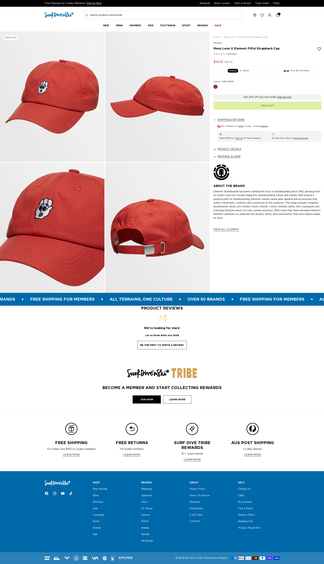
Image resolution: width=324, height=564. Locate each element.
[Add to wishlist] (319, 49)
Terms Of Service (200, 495)
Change (264, 126)
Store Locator (222, 3)
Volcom (145, 515)
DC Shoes (147, 508)
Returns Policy (246, 515)
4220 (241, 126)
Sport (96, 521)
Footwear (98, 515)
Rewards (205, 3)
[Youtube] (63, 493)
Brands (97, 528)
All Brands (147, 541)
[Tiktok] (71, 493)
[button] (270, 15)
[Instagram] (55, 493)
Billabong (146, 489)
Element (217, 43)
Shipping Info (245, 521)
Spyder (145, 534)
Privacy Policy (198, 489)
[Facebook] (47, 493)
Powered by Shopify (215, 558)
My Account (245, 502)
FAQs (276, 3)
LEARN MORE (71, 455)
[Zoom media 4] (157, 228)
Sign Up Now (94, 3)
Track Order (262, 3)
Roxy (144, 502)
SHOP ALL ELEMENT (226, 230)
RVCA (144, 521)
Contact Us (244, 489)
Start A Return (242, 3)
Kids (95, 508)
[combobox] (162, 15)
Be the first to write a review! (162, 345)
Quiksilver (146, 495)
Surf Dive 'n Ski (193, 558)
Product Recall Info (249, 528)
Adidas (145, 528)
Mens (96, 495)
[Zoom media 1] (52, 96)
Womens (98, 502)
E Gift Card (196, 515)
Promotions (196, 508)
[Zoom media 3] (52, 228)
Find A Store (245, 508)
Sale (95, 534)
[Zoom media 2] (157, 96)
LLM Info (195, 521)
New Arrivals (100, 489)
